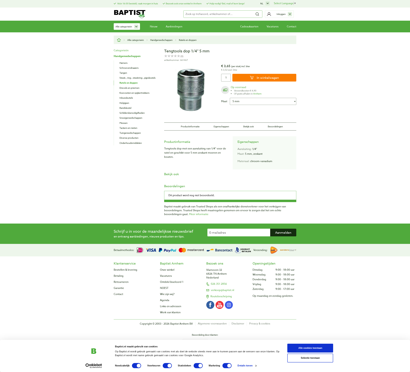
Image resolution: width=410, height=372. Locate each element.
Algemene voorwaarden (212, 324)
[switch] (167, 365)
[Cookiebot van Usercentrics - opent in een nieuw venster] (94, 365)
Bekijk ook (248, 126)
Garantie (119, 288)
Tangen (123, 72)
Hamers (123, 62)
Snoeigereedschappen (130, 117)
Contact (291, 26)
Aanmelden (283, 232)
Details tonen (245, 365)
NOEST (164, 288)
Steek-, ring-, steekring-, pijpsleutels (137, 77)
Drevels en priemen (129, 87)
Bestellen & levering (125, 270)
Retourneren (121, 282)
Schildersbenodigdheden (132, 112)
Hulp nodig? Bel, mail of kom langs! (227, 3)
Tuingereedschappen (130, 132)
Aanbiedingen (174, 26)
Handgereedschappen (161, 39)
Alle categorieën (123, 26)
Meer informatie (198, 214)
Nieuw (153, 26)
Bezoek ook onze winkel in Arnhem (184, 3)
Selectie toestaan (310, 357)
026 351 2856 (219, 284)
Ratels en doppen (188, 39)
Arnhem (257, 93)
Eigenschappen (221, 126)
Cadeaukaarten (249, 26)
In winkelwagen (267, 78)
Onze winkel (167, 270)
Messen (123, 122)
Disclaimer (238, 324)
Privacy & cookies (259, 324)
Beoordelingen (275, 126)
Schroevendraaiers (129, 67)
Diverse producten (128, 137)
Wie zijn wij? (167, 294)
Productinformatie (190, 126)
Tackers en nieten (128, 127)
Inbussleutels (126, 97)
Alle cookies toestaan (310, 348)
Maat (224, 101)
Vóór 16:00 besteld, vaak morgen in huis (137, 3)
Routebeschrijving (221, 296)
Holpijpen (124, 102)
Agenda (164, 300)
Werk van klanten (170, 312)
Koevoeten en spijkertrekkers (134, 92)
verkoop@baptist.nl (222, 290)
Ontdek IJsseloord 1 (171, 282)
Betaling (118, 276)
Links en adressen (170, 306)
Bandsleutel (125, 107)
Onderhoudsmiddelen (130, 142)
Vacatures (273, 26)
